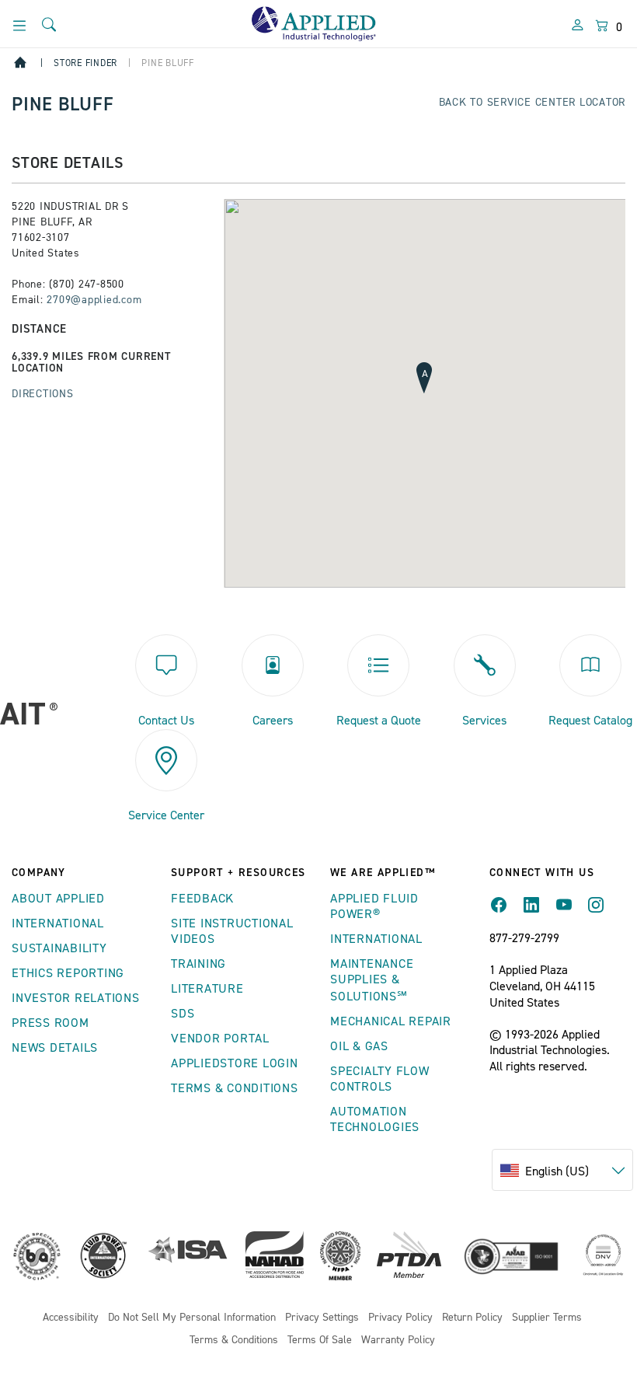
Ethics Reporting (68, 973)
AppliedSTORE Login (234, 1063)
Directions (43, 394)
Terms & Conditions (234, 1088)
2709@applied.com (94, 300)
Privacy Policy (400, 1318)
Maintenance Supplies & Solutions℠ (371, 980)
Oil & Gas (359, 1046)
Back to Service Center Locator (532, 103)
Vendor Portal (220, 1038)
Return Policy (472, 1318)
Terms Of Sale (319, 1340)
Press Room (50, 1023)
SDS (182, 1013)
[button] (425, 374)
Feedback (202, 898)
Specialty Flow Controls (380, 1078)
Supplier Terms (547, 1318)
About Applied (58, 898)
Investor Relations (76, 998)
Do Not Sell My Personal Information (192, 1318)
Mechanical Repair (390, 1021)
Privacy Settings (322, 1318)
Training (198, 964)
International (58, 923)
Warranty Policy (398, 1340)
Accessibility (71, 1318)
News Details (55, 1048)
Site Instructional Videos (232, 931)
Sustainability (59, 948)
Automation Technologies (374, 1119)
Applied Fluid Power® (374, 906)
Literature (207, 989)
